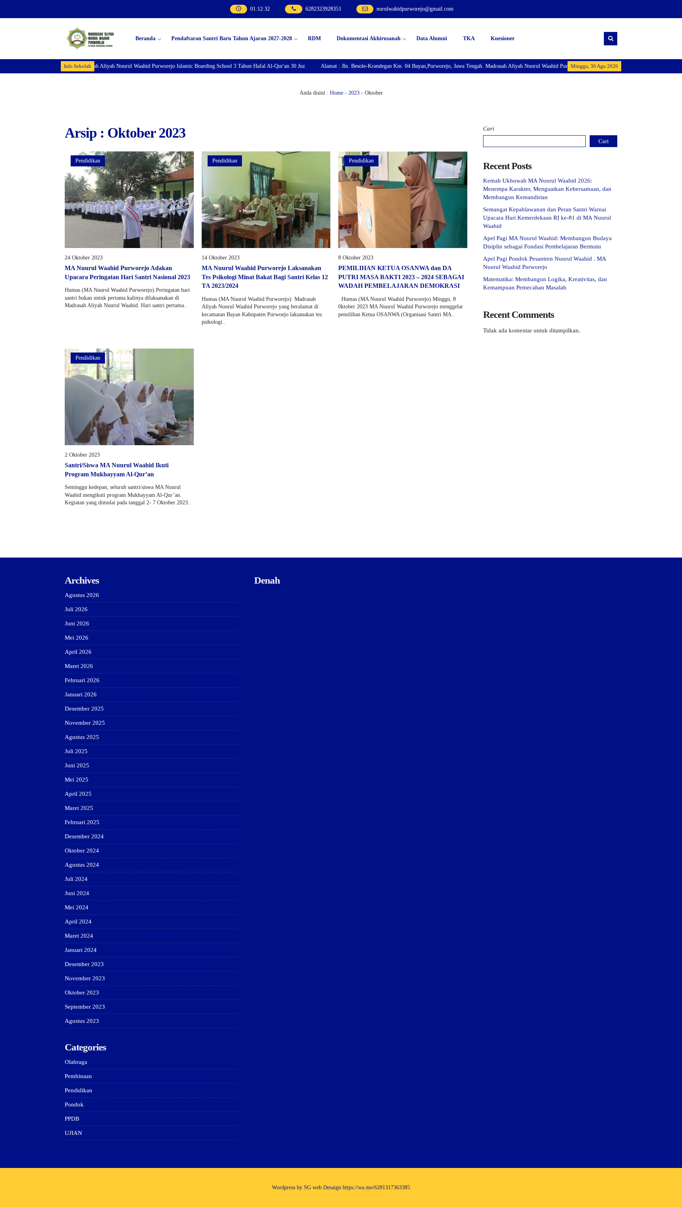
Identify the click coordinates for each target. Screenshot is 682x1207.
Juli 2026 (76, 609)
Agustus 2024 (82, 865)
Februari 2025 (82, 822)
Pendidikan (87, 161)
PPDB (72, 1119)
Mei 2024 (76, 907)
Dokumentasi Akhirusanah (369, 38)
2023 (354, 93)
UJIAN (73, 1133)
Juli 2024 (76, 879)
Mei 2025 (76, 779)
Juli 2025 (76, 751)
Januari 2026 (81, 694)
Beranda (145, 38)
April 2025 (78, 794)
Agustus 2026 (82, 595)
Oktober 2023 (82, 992)
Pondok (74, 1104)
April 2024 (78, 921)
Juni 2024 (77, 893)
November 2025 (85, 723)
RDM (314, 38)
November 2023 (85, 978)
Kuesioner (503, 38)
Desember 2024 (84, 836)
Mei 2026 (76, 637)
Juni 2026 (77, 623)
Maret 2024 (79, 936)
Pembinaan (78, 1076)
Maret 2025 (79, 808)
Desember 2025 (84, 708)
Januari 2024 (81, 950)
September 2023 (85, 1007)
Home (336, 93)
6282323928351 (323, 9)
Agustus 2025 (82, 737)
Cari (488, 128)
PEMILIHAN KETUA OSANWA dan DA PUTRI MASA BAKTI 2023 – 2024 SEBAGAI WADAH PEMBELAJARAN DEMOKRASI (401, 277)
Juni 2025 (77, 765)
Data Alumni (431, 38)
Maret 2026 (79, 666)
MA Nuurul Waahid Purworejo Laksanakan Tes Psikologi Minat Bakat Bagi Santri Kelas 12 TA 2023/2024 (265, 277)
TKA (469, 38)
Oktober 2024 (82, 850)
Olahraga (76, 1062)
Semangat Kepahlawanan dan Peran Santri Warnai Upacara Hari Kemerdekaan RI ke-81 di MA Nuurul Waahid (547, 217)
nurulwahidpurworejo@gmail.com (415, 9)
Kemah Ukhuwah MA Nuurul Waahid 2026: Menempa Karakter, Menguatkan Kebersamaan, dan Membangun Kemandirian (547, 188)
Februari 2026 (82, 680)
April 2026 (78, 652)
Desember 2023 (84, 964)
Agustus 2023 (82, 1021)
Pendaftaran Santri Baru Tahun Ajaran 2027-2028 (231, 38)
